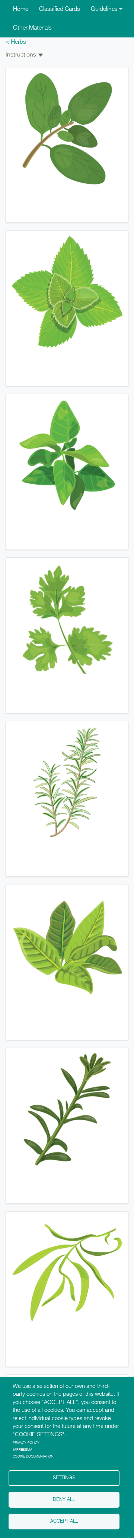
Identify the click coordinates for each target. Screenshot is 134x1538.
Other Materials (32, 28)
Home (20, 9)
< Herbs (16, 42)
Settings (64, 1477)
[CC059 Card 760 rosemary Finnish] (67, 783)
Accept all (64, 1521)
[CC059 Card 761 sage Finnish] (67, 946)
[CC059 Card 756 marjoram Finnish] (67, 129)
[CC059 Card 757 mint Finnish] (67, 292)
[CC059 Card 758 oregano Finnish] (67, 456)
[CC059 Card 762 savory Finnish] (67, 1109)
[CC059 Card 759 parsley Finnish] (67, 619)
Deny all (64, 1499)
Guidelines (105, 9)
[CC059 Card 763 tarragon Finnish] (67, 1273)
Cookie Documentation (33, 1456)
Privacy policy (26, 1443)
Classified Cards (59, 9)
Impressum (22, 1450)
